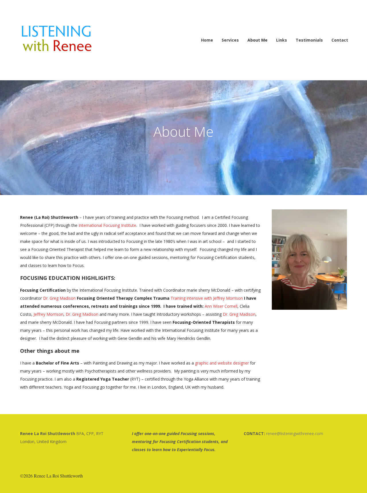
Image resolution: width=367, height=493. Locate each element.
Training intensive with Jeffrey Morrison (207, 298)
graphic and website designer (222, 363)
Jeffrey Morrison (48, 314)
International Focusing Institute (107, 225)
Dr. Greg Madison (59, 298)
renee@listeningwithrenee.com (294, 433)
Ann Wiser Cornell (221, 306)
